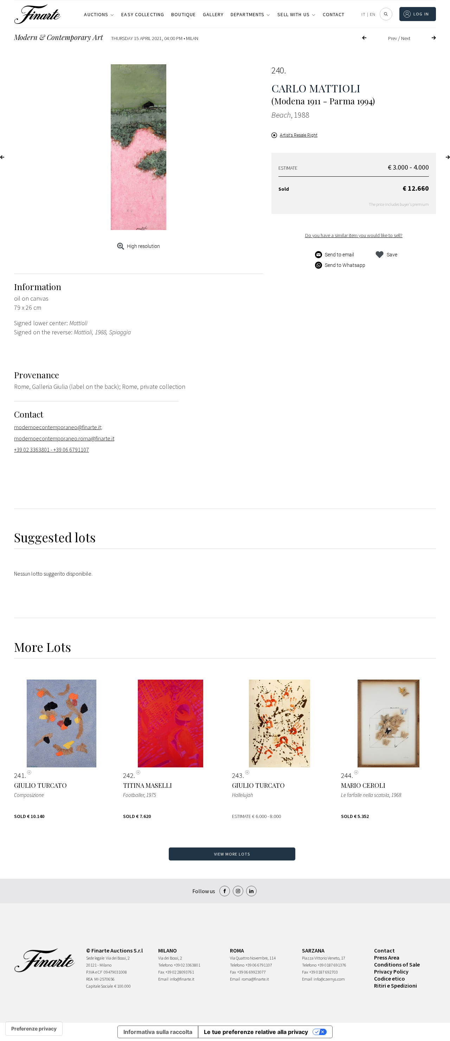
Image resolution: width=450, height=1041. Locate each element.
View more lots (232, 854)
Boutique (183, 14)
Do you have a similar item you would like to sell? (354, 235)
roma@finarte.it (255, 979)
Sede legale (95, 958)
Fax (161, 972)
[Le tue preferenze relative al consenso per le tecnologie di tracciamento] (34, 1028)
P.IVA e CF (94, 972)
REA (89, 979)
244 (346, 775)
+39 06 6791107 (259, 965)
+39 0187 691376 (332, 965)
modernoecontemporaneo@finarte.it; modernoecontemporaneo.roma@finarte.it (64, 433)
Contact (334, 14)
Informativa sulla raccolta (157, 1031)
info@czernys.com (329, 979)
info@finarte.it (182, 979)
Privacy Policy (391, 971)
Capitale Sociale (99, 986)
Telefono (165, 965)
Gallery (213, 14)
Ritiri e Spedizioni (395, 985)
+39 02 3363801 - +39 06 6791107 (51, 449)
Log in (421, 14)
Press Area (386, 957)
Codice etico (389, 978)
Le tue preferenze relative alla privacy (256, 1031)
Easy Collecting (142, 14)
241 (19, 775)
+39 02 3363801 (187, 965)
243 (237, 775)
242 (128, 775)
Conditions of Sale (397, 964)
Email (163, 979)
